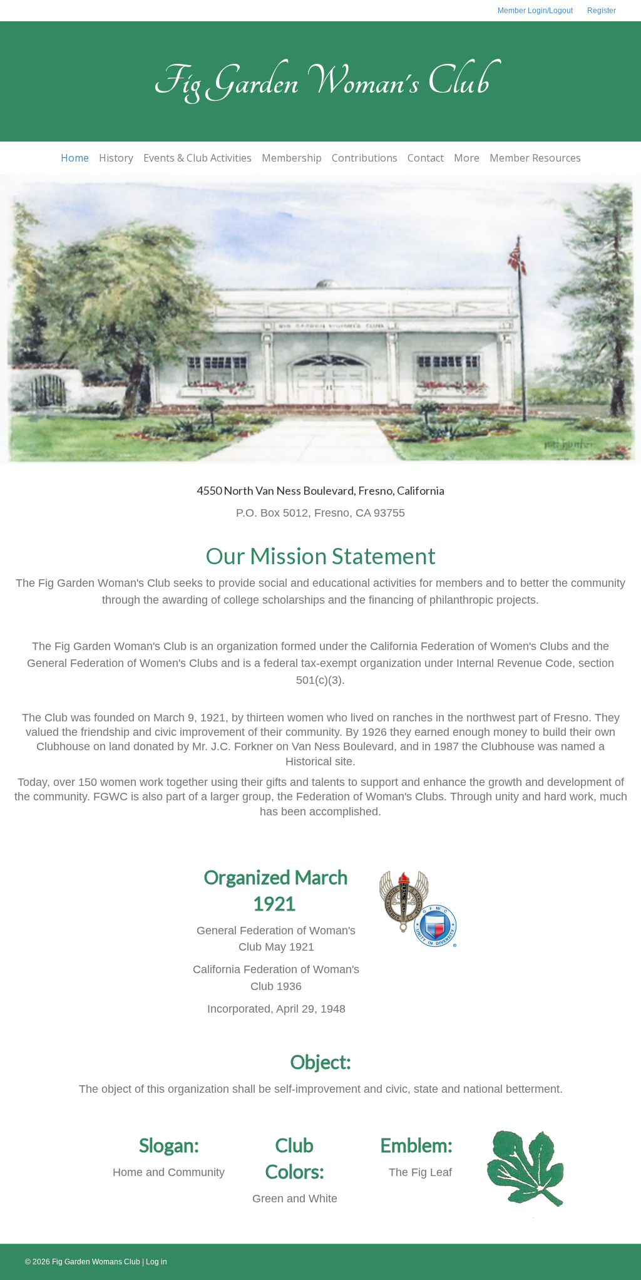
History (116, 158)
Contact (426, 158)
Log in (156, 1261)
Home (75, 158)
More (466, 158)
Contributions (364, 158)
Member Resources (535, 158)
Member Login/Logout (535, 10)
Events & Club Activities (197, 158)
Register (601, 10)
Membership (292, 158)
